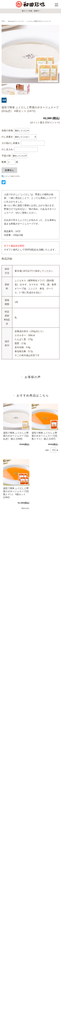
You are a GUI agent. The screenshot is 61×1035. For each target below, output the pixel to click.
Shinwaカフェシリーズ (16, 21)
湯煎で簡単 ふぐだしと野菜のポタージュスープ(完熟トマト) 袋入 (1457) (44, 436)
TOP (3, 21)
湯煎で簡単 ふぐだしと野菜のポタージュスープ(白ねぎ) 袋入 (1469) (16, 436)
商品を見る (25, 508)
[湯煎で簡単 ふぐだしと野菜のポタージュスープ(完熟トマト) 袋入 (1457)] (45, 417)
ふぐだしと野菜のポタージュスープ (39, 21)
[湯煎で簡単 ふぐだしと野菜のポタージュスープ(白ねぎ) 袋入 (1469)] (16, 417)
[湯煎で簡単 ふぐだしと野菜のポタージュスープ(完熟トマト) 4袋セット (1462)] (16, 472)
